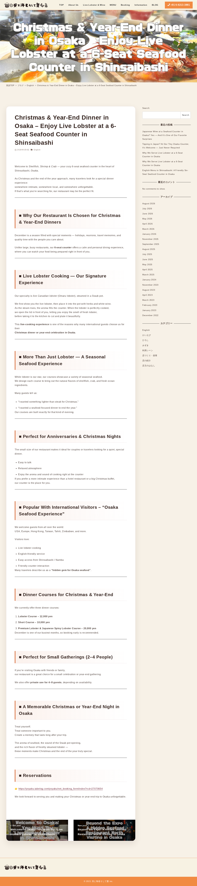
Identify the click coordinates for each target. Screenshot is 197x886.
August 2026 (148, 203)
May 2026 (147, 219)
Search (146, 108)
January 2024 (149, 280)
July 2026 (147, 209)
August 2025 (148, 249)
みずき (145, 345)
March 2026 (148, 229)
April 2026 (147, 224)
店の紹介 (146, 361)
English (37, 150)
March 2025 (148, 275)
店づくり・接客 (149, 355)
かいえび (146, 335)
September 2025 (150, 244)
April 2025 (147, 270)
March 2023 (148, 300)
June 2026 (147, 214)
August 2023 (148, 290)
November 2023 (150, 285)
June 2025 (147, 259)
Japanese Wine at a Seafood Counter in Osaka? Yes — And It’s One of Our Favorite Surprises (164, 135)
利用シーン (147, 350)
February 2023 (149, 305)
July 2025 (147, 254)
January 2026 (149, 234)
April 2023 (147, 295)
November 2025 (150, 239)
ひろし (145, 340)
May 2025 (147, 264)
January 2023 (149, 310)
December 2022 (150, 315)
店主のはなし (148, 366)
